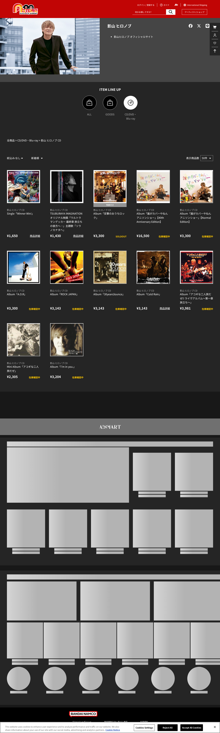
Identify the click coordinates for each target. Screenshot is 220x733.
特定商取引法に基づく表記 (115, 721)
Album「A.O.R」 (17, 294)
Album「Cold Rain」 (149, 294)
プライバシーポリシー (81, 721)
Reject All (167, 727)
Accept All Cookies (191, 727)
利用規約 (144, 721)
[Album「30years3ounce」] (110, 267)
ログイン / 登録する (145, 5)
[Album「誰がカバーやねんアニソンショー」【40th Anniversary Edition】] (153, 186)
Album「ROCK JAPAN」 (64, 294)
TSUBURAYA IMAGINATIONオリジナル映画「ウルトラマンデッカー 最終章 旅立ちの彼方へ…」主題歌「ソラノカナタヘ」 (66, 221)
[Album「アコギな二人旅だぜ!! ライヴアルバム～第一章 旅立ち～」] (196, 267)
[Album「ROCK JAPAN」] (66, 267)
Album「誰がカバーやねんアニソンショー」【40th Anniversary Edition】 (152, 217)
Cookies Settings (144, 727)
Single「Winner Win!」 (20, 213)
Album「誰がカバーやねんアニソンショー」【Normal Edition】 (195, 217)
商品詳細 (35, 236)
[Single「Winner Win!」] (23, 186)
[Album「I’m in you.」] (66, 339)
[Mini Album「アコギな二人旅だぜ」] (23, 339)
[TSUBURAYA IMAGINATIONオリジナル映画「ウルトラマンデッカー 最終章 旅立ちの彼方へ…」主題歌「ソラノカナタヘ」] (66, 186)
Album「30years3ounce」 (109, 294)
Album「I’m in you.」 (63, 367)
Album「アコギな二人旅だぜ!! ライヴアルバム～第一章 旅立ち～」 (196, 298)
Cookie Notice (112, 729)
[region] (110, 727)
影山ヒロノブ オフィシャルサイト (133, 37)
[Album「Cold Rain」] (153, 267)
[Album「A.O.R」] (23, 267)
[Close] (214, 727)
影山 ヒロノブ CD (15, 209)
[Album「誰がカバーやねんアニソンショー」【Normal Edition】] (196, 186)
